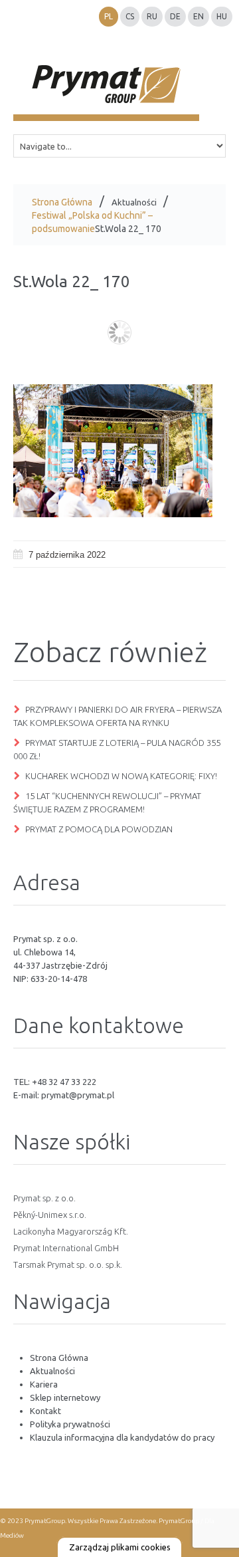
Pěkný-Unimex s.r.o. (49, 1214)
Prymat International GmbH (66, 1248)
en (198, 16)
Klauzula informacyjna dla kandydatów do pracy (122, 1437)
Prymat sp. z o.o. (44, 1198)
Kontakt (45, 1410)
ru (152, 16)
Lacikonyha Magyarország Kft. (70, 1231)
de (175, 16)
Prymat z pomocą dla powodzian (99, 829)
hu (221, 16)
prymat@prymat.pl (77, 1095)
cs (129, 16)
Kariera (44, 1384)
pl (108, 16)
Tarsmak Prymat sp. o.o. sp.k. (67, 1264)
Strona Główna (62, 202)
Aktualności (134, 202)
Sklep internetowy (65, 1397)
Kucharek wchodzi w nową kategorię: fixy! (121, 775)
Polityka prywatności (70, 1424)
